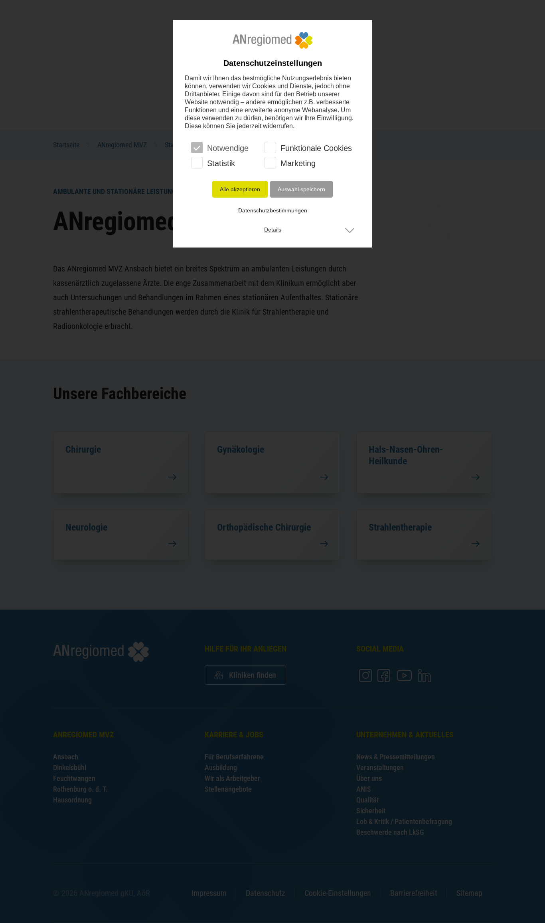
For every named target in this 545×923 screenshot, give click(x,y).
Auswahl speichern (301, 189)
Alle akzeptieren (240, 189)
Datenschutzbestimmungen (272, 210)
